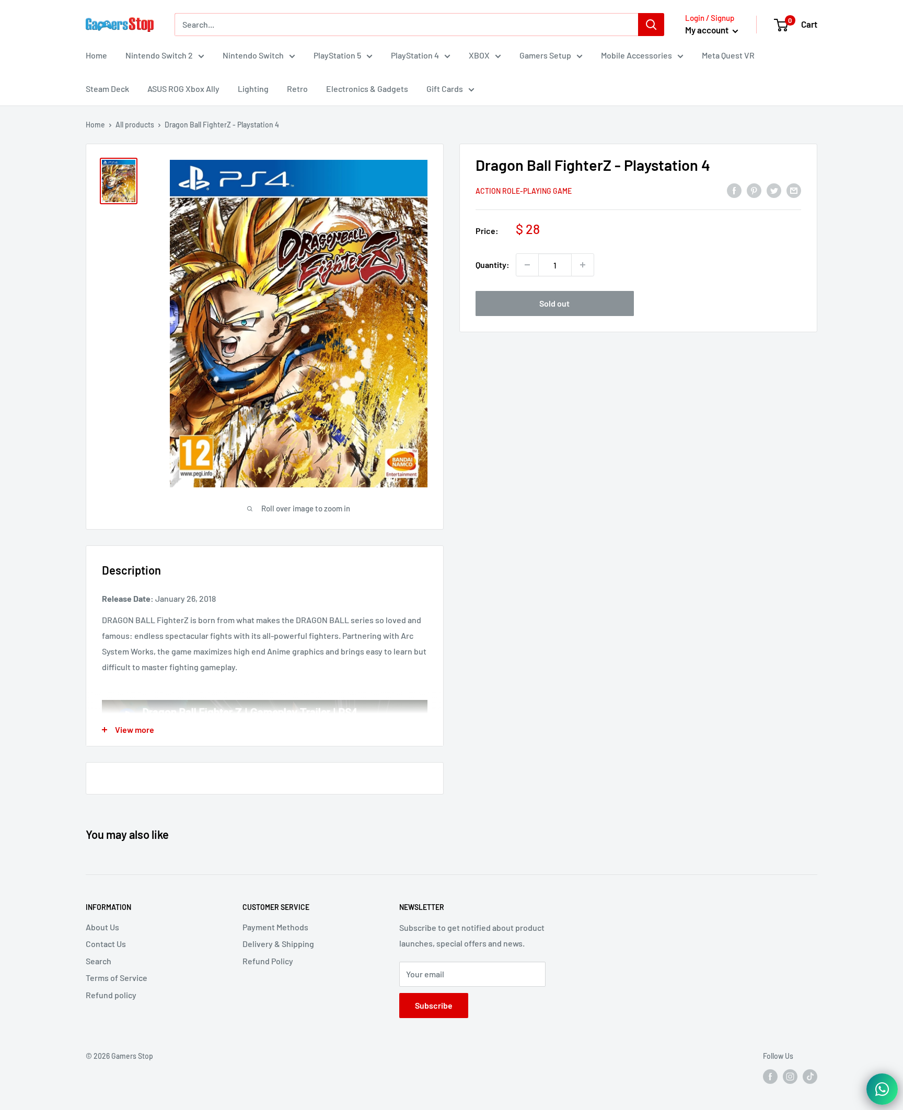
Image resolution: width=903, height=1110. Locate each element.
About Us (102, 927)
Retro (297, 89)
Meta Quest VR (728, 55)
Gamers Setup (545, 55)
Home (96, 55)
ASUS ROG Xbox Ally (183, 89)
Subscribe (434, 1005)
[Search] (651, 24)
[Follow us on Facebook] (770, 1076)
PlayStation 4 (415, 55)
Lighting (253, 89)
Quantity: (493, 265)
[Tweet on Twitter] (774, 190)
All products (134, 124)
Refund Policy (267, 961)
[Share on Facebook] (734, 190)
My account (707, 30)
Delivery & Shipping (278, 944)
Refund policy (111, 995)
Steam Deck (107, 89)
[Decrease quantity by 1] (527, 265)
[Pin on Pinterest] (754, 190)
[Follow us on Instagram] (790, 1076)
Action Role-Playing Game (524, 190)
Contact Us (106, 944)
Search (98, 961)
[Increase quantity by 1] (583, 265)
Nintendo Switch (253, 55)
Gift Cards (444, 89)
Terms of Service (116, 978)
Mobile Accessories (636, 55)
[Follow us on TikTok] (810, 1076)
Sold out (554, 303)
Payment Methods (275, 927)
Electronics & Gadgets (367, 89)
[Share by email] (793, 190)
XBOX (479, 55)
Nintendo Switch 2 (159, 55)
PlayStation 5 (337, 55)
